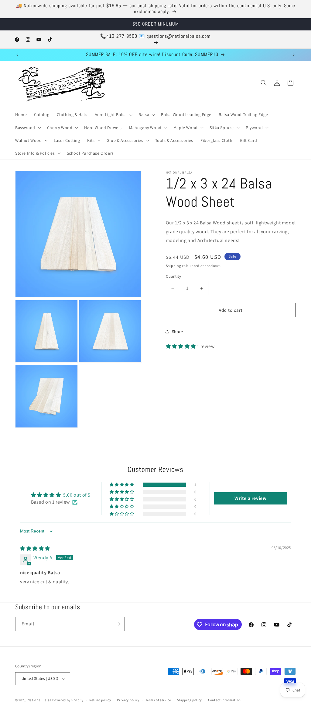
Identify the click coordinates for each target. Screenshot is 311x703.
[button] (113, 114)
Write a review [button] (250, 498)
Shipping (173, 265)
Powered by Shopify (68, 700)
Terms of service (158, 700)
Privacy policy (128, 700)
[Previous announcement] (17, 55)
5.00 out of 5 (77, 495)
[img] (35, 548)
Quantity (173, 276)
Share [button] (177, 331)
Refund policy (100, 700)
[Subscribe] (117, 624)
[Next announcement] (293, 55)
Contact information (224, 700)
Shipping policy (189, 700)
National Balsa (40, 700)
